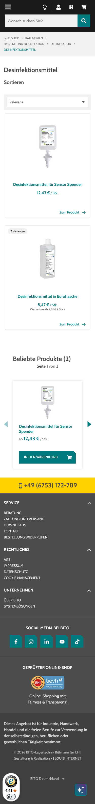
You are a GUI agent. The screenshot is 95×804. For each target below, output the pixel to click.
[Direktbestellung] (71, 7)
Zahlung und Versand (24, 519)
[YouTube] (61, 641)
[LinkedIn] (45, 641)
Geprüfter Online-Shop (47, 667)
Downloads (15, 525)
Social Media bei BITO (47, 628)
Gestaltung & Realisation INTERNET (47, 758)
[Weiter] (89, 424)
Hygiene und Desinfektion (24, 44)
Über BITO (12, 600)
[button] (83, 7)
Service (12, 502)
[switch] (11, 796)
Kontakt (11, 531)
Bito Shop (11, 38)
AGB (7, 559)
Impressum (13, 565)
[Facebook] (15, 641)
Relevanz (16, 102)
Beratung (12, 513)
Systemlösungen (19, 606)
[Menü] (8, 7)
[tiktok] (76, 641)
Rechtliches (17, 549)
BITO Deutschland (44, 779)
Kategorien (34, 38)
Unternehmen (18, 590)
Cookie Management (22, 578)
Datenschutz (16, 571)
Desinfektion (61, 44)
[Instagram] (30, 641)
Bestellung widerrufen (26, 537)
